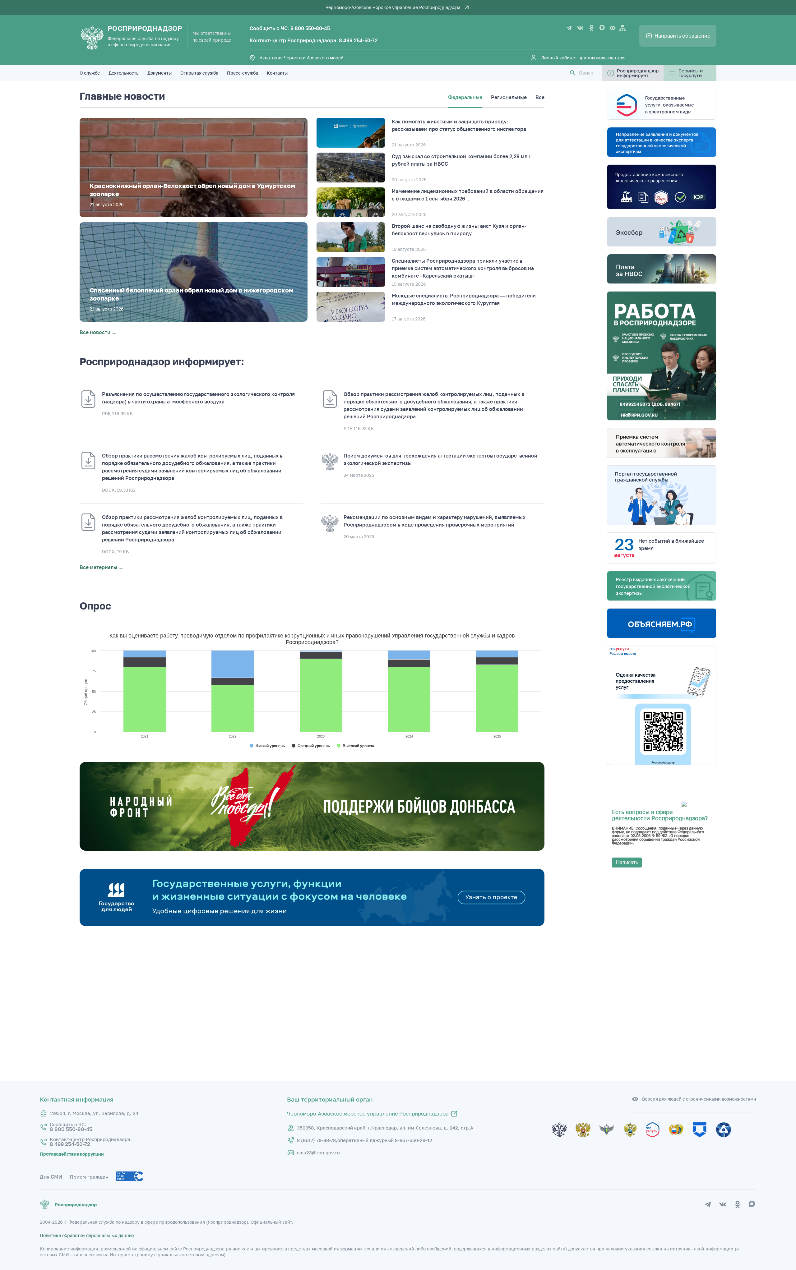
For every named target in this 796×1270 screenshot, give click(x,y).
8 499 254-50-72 (358, 40)
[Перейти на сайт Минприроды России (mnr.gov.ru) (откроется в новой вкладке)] (634, 1140)
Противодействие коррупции (72, 1154)
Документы (159, 73)
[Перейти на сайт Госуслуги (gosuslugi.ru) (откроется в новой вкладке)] (657, 1140)
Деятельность (124, 73)
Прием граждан (89, 1176)
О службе (90, 73)
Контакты (277, 73)
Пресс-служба (242, 73)
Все (539, 97)
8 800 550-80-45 (310, 28)
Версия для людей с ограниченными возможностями (699, 1099)
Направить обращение (682, 36)
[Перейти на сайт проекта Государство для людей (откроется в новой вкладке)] (312, 924)
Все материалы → (101, 567)
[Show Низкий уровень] (267, 746)
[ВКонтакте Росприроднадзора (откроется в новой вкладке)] (580, 28)
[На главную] (92, 37)
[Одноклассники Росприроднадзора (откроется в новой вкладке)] (591, 28)
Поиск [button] (586, 73)
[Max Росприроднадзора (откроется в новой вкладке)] (602, 28)
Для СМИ (51, 1176)
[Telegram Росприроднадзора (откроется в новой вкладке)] (569, 28)
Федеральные (465, 97)
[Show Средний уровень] (311, 746)
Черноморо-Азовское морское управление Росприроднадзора (393, 7)
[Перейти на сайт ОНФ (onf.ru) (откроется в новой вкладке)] (312, 849)
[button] (572, 73)
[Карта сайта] (622, 28)
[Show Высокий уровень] (356, 746)
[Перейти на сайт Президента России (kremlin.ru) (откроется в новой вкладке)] (564, 1140)
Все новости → (98, 332)
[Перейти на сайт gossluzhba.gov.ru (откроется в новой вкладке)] (611, 1140)
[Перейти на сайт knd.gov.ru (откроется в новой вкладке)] (704, 1140)
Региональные (509, 97)
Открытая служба (199, 73)
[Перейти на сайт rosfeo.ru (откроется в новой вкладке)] (727, 1140)
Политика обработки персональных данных (87, 1235)
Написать (627, 862)
